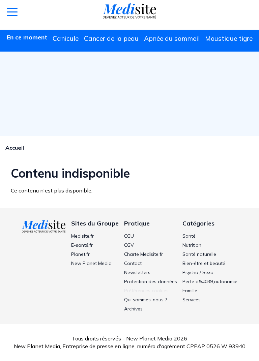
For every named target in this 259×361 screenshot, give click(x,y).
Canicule (66, 38)
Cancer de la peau (111, 38)
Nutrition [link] (191, 245)
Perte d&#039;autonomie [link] (209, 281)
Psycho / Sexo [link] (197, 272)
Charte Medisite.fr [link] (143, 254)
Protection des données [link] (150, 281)
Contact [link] (133, 263)
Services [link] (191, 300)
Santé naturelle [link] (199, 254)
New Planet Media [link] (91, 263)
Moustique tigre (229, 38)
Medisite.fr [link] (82, 236)
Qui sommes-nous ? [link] (145, 300)
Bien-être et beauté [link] (203, 263)
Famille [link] (189, 291)
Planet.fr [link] (80, 254)
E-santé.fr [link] (82, 245)
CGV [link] (129, 245)
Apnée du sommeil (172, 38)
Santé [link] (189, 236)
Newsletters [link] (137, 272)
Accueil (14, 147)
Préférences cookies (146, 291)
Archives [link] (133, 309)
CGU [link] (129, 236)
